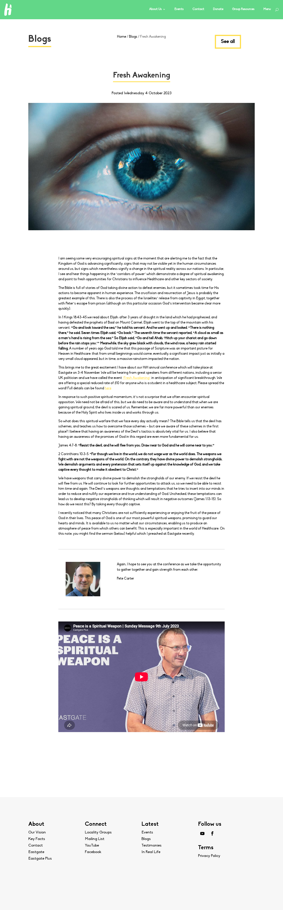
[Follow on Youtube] (202, 833)
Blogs (133, 37)
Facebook (93, 852)
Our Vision (37, 832)
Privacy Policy (209, 856)
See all (228, 41)
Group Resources (243, 9)
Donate (218, 9)
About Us (155, 9)
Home (121, 37)
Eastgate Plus (40, 859)
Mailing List (94, 839)
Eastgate (36, 852)
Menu (267, 9)
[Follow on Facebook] (212, 833)
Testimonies (152, 845)
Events (179, 9)
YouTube (92, 845)
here (108, 388)
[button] (271, 899)
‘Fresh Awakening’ (137, 378)
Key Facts (36, 839)
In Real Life (151, 852)
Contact (198, 9)
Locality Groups (98, 832)
